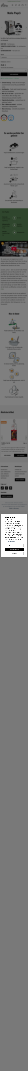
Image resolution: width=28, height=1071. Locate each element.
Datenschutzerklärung (10, 541)
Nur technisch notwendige (14, 545)
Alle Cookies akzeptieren (14, 549)
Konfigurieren (14, 553)
